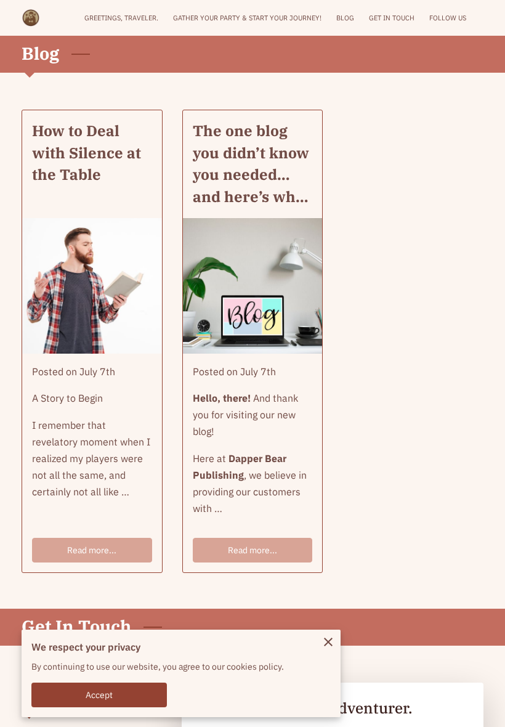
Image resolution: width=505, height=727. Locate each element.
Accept (99, 695)
